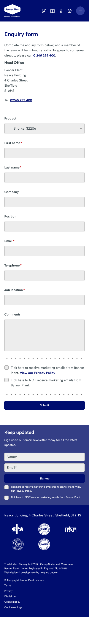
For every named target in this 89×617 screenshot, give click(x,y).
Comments (12, 314)
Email (8, 241)
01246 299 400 (44, 55)
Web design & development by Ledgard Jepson (31, 572)
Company (11, 192)
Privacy (8, 591)
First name (12, 143)
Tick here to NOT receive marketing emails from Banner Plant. (46, 497)
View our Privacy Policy (37, 373)
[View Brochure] (52, 10)
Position (10, 216)
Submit (44, 405)
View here (67, 564)
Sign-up (44, 478)
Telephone (12, 265)
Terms (7, 585)
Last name (11, 167)
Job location (13, 290)
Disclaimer (10, 596)
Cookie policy (12, 601)
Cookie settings (13, 607)
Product (10, 118)
